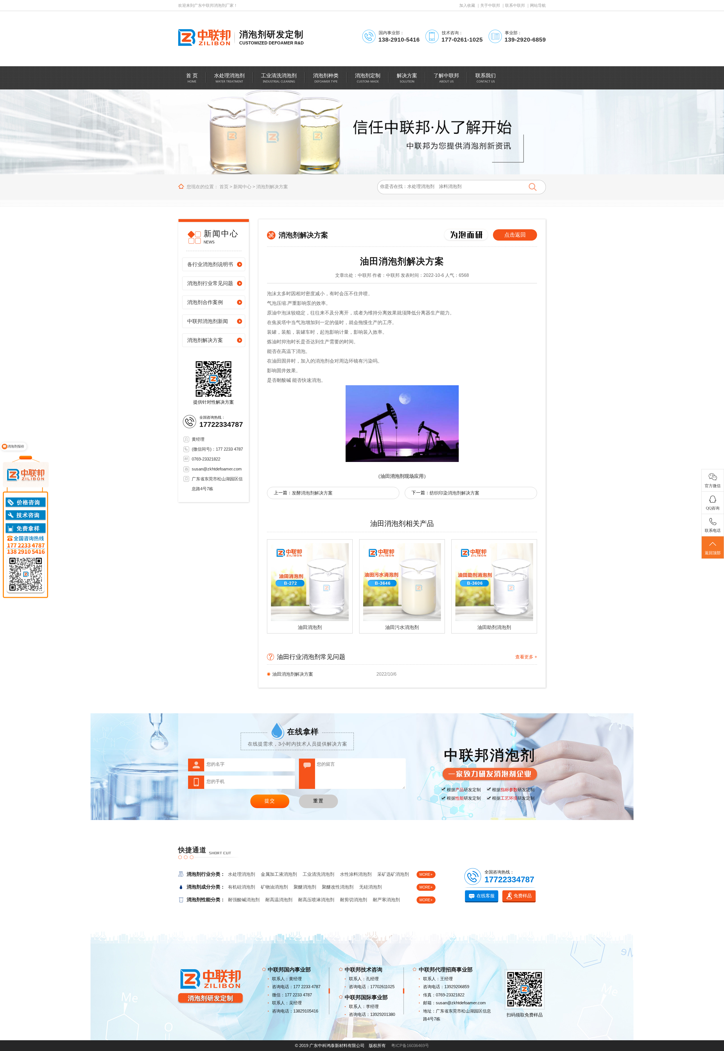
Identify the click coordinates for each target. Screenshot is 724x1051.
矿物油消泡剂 (274, 887)
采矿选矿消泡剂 (393, 874)
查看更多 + (526, 656)
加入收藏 (467, 5)
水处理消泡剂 (241, 874)
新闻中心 (242, 186)
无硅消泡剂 (370, 887)
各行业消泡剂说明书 (210, 264)
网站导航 (538, 5)
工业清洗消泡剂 (318, 874)
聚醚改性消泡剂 (338, 887)
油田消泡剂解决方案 (292, 674)
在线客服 (486, 895)
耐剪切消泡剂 (353, 899)
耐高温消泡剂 (278, 899)
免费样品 (523, 895)
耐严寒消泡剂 (386, 899)
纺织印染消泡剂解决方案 (454, 493)
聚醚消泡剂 (305, 887)
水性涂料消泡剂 (356, 874)
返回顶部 (713, 553)
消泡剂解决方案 (272, 186)
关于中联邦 (490, 5)
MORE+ (426, 874)
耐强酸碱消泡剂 (244, 899)
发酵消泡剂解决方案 (312, 493)
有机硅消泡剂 (241, 887)
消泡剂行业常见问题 (210, 283)
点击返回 (515, 235)
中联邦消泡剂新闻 (207, 321)
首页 (224, 186)
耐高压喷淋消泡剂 (316, 899)
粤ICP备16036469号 (410, 1045)
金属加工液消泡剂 (279, 874)
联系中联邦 (515, 5)
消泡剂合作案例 (205, 302)
